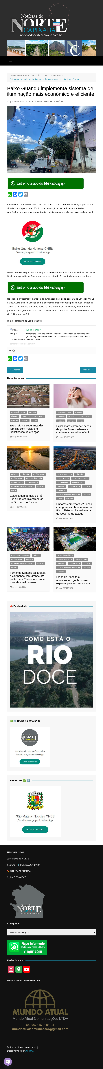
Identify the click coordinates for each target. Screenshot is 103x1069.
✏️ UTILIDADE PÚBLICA (19, 871)
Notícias (59, 101)
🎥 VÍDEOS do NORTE (18, 858)
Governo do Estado (34, 478)
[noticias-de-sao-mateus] (35, 811)
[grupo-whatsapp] (46, 183)
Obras (13, 490)
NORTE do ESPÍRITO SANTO (33, 416)
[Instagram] (13, 350)
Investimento (49, 101)
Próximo (87, 369)
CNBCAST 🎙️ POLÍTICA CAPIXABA (23, 864)
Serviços (25, 420)
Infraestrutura (17, 482)
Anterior (16, 369)
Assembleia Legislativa (20, 555)
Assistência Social (64, 412)
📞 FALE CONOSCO (16, 877)
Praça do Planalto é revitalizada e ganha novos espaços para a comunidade (73, 580)
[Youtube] (10, 350)
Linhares (14, 416)
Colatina (14, 474)
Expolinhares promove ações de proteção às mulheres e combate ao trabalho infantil (73, 429)
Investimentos (32, 482)
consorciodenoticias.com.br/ (22, 344)
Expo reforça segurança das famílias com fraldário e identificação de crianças (27, 428)
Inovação (61, 486)
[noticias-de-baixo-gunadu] (32, 242)
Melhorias (62, 490)
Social (34, 420)
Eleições (36, 555)
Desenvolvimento (18, 412)
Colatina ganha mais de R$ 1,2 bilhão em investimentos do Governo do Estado (26, 499)
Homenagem (63, 482)
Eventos (32, 412)
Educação (25, 474)
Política (14, 567)
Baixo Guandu (35, 101)
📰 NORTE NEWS (15, 852)
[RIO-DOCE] (51, 659)
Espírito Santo (38, 474)
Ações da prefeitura (65, 555)
